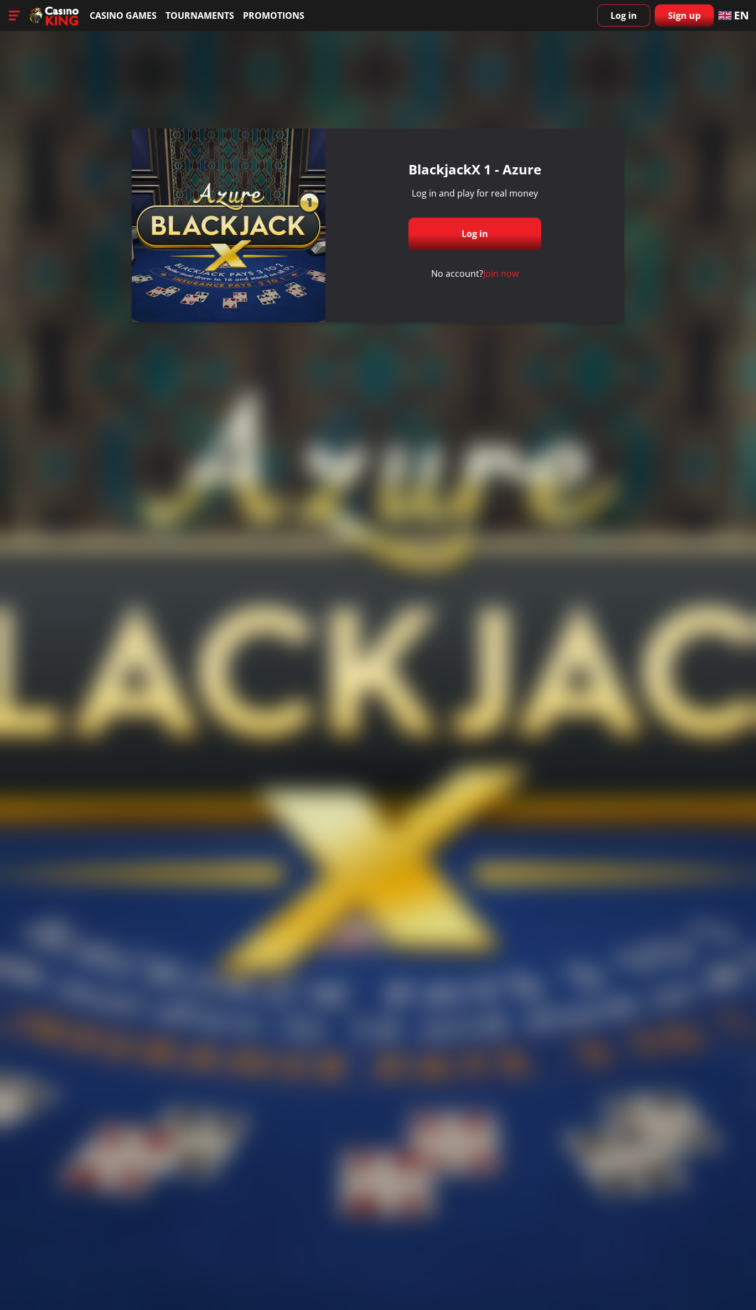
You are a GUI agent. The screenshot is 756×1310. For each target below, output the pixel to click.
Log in (623, 15)
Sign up (684, 15)
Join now (501, 273)
